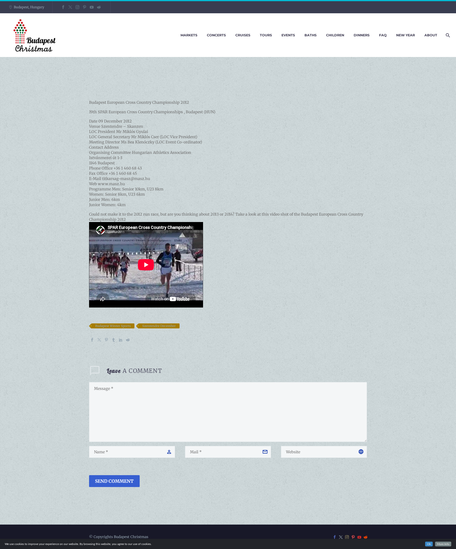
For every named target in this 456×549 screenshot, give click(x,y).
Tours (266, 35)
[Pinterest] (84, 7)
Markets (188, 35)
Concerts (216, 35)
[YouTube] (91, 7)
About (430, 35)
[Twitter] (70, 7)
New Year (405, 35)
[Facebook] (63, 7)
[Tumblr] (113, 340)
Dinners (362, 35)
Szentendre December (159, 326)
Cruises (242, 35)
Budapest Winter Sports (113, 326)
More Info (443, 544)
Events (288, 35)
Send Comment (114, 481)
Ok (429, 544)
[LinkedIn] (121, 340)
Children (335, 35)
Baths (310, 35)
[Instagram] (77, 7)
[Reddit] (98, 7)
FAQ (383, 35)
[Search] (447, 35)
